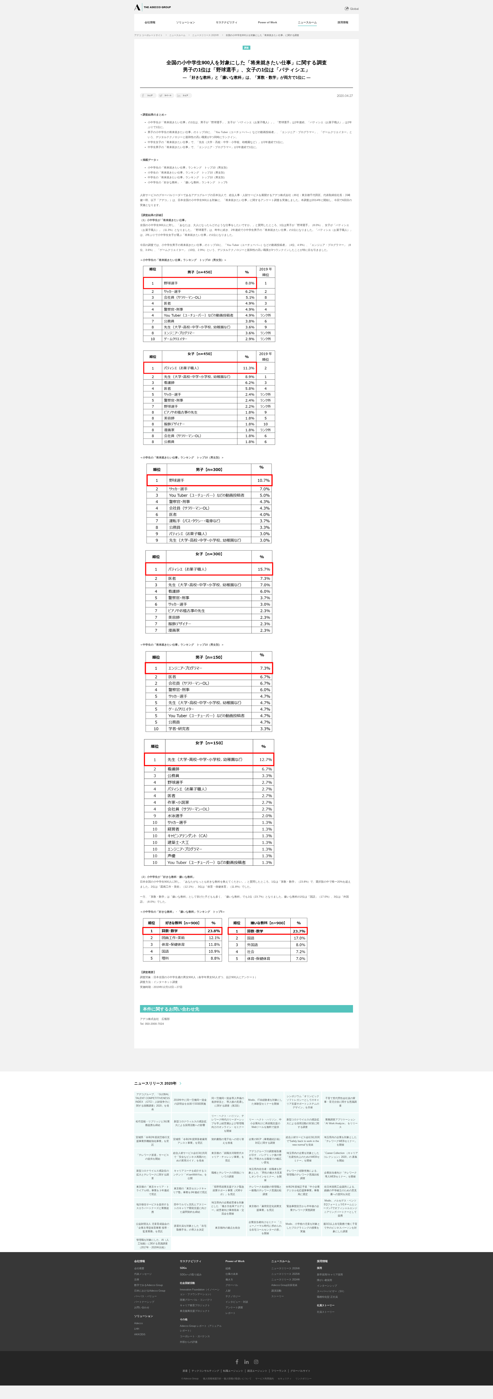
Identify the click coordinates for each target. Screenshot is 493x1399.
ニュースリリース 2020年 (205, 35)
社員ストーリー (326, 1311)
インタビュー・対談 (237, 1301)
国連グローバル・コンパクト (196, 1299)
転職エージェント (233, 1370)
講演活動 (276, 1290)
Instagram (256, 1362)
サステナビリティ (190, 1261)
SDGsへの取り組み (191, 1274)
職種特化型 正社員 (327, 1296)
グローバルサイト (300, 1370)
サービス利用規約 (264, 1378)
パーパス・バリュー (145, 1296)
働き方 (229, 1279)
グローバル (232, 1285)
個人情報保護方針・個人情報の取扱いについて (227, 1378)
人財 (228, 1290)
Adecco (138, 1323)
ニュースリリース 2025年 (285, 1274)
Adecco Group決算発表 (284, 1285)
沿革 (136, 1279)
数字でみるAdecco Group (148, 1285)
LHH (136, 1328)
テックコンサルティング (205, 1370)
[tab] (150, 22)
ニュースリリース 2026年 (285, 1268)
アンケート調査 (234, 1307)
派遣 (185, 1370)
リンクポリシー (303, 1378)
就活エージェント (257, 1370)
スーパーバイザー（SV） (331, 1291)
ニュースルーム (177, 35)
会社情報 (139, 1261)
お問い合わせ (141, 1307)
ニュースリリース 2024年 (285, 1279)
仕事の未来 (232, 1274)
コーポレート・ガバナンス (195, 1336)
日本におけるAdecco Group (149, 1290)
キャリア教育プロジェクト (195, 1305)
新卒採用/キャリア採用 (330, 1274)
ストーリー (277, 1296)
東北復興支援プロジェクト (195, 1310)
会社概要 (139, 1268)
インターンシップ (327, 1285)
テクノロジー (233, 1296)
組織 (228, 1268)
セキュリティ (285, 1378)
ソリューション (143, 1316)
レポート (231, 1313)
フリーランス (278, 1370)
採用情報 (322, 1261)
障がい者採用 (324, 1280)
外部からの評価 (188, 1341)
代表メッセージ (143, 1274)
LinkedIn (246, 1362)
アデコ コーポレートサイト (148, 35)
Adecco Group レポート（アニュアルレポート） (201, 1328)
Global (354, 8)
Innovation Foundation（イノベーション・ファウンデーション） (200, 1292)
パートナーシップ (144, 1301)
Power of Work (235, 1261)
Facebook (237, 1362)
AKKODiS (139, 1334)
